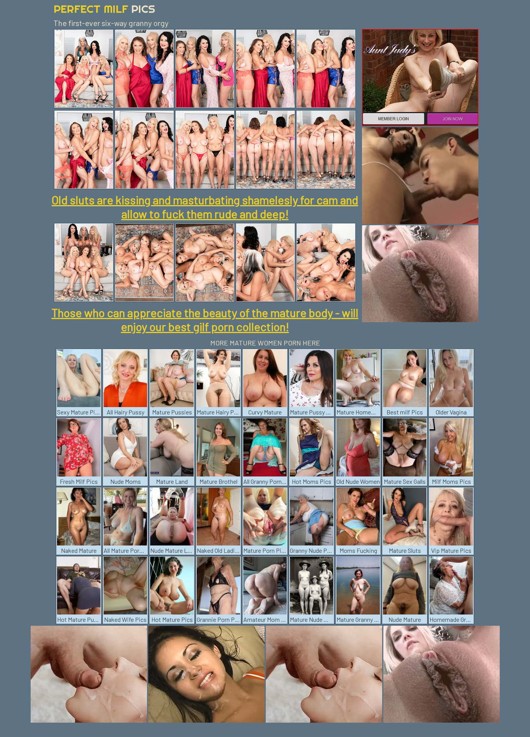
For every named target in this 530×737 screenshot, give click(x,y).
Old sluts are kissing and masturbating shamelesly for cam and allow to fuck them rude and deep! (205, 207)
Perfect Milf (104, 9)
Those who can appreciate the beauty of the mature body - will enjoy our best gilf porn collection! (205, 319)
